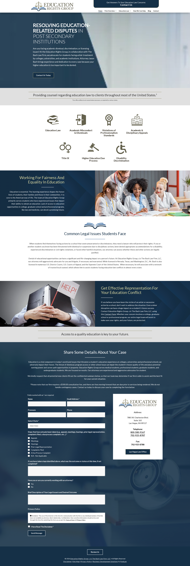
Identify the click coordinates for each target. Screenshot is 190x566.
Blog (149, 11)
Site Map (76, 561)
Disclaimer (67, 561)
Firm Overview (110, 11)
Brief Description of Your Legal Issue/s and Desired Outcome (52, 492)
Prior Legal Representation (41, 447)
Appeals (34, 438)
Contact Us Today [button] (43, 75)
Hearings (34, 444)
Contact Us (126, 4)
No (32, 487)
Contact (156, 11)
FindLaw (123, 561)
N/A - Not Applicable (39, 456)
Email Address (73, 399)
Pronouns (32, 410)
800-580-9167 (138, 432)
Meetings (34, 441)
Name (30, 399)
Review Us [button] (95, 552)
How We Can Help (139, 11)
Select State (33, 421)
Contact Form (110, 314)
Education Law (124, 11)
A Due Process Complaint (40, 453)
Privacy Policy (34, 509)
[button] (187, 563)
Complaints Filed (37, 450)
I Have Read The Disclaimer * (42, 527)
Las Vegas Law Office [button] (137, 452)
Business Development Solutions (105, 561)
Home (100, 11)
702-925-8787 (138, 435)
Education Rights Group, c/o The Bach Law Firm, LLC (90, 559)
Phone (69, 410)
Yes (32, 484)
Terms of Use (70, 520)
